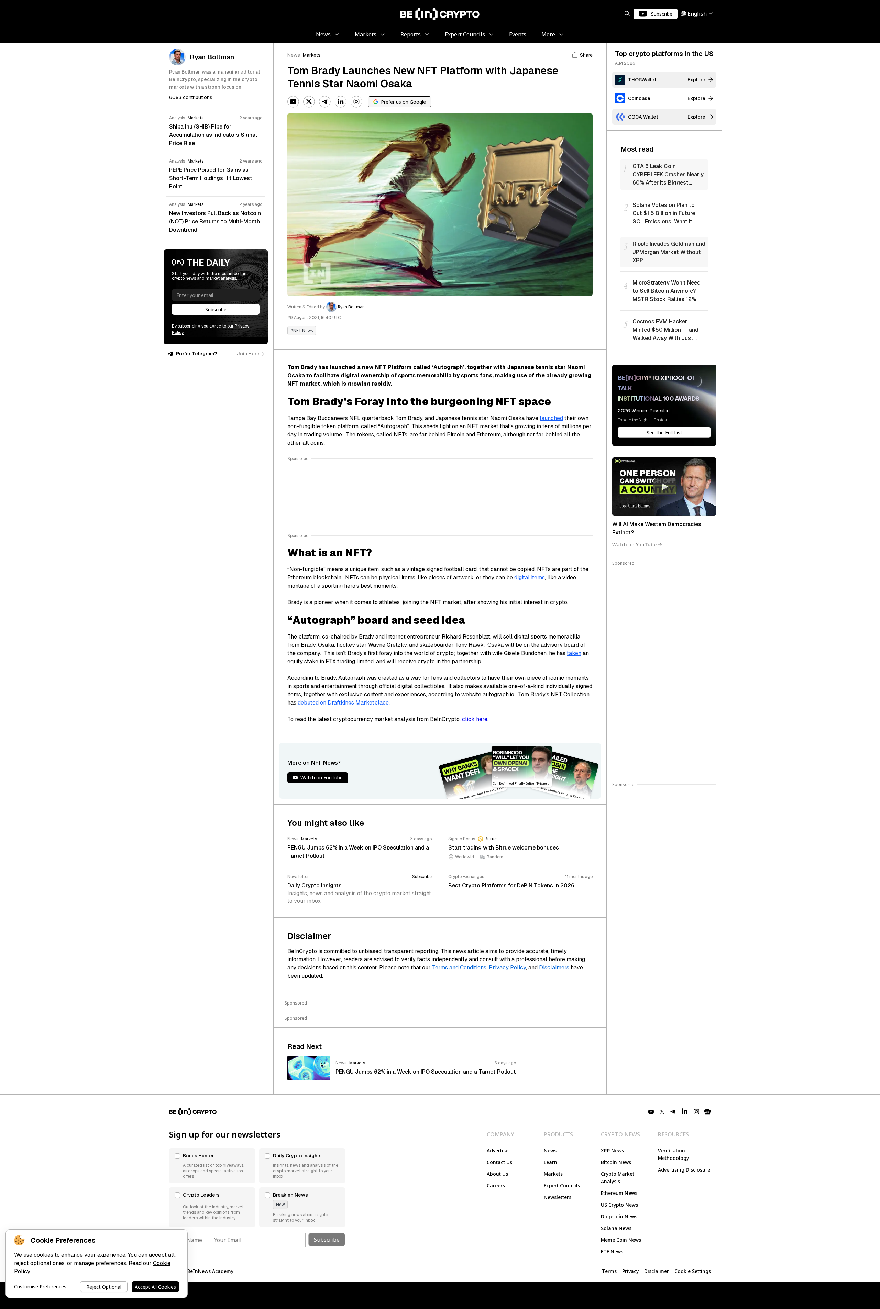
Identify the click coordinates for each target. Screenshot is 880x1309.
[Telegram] (325, 102)
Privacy (630, 1271)
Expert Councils (562, 1185)
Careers (496, 1185)
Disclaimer (656, 1271)
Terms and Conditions (459, 967)
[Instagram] (356, 102)
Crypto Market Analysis (617, 1178)
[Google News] (707, 1111)
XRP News (612, 1150)
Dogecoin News (619, 1216)
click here (474, 719)
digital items (529, 577)
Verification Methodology (673, 1154)
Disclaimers (554, 967)
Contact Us (499, 1162)
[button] (212, 1165)
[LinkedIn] (340, 102)
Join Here (248, 354)
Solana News (616, 1228)
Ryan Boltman (351, 307)
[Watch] (664, 486)
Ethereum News (619, 1193)
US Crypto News (619, 1204)
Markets (312, 55)
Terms (609, 1271)
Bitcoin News (616, 1162)
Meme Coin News (621, 1239)
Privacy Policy (507, 967)
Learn (550, 1162)
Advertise (497, 1150)
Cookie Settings (692, 1271)
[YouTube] (293, 102)
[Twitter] (309, 102)
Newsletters (557, 1197)
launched (551, 418)
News (293, 55)
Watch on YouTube (634, 544)
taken (574, 653)
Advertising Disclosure (684, 1169)
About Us (497, 1174)
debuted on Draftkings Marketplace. (344, 702)
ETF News (612, 1251)
